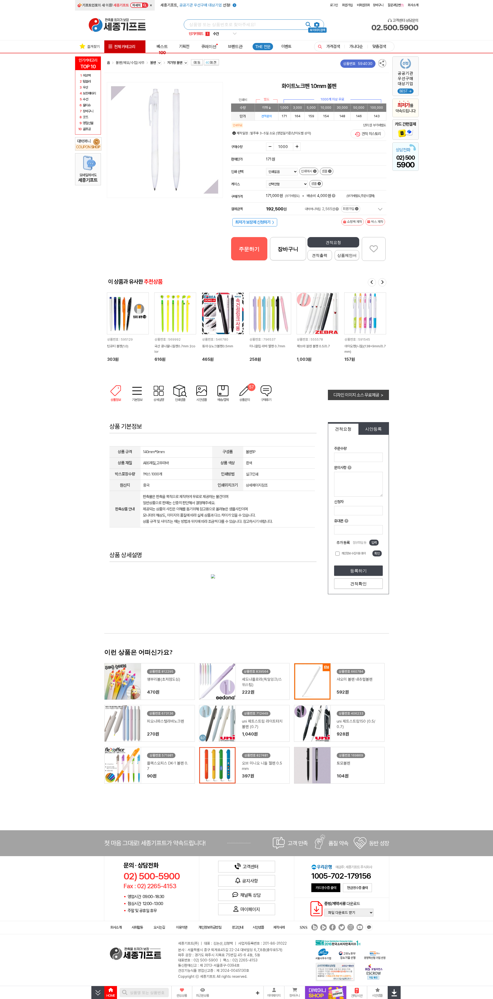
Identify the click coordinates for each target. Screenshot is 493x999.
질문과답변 (395, 5)
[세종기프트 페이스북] (332, 928)
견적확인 (358, 584)
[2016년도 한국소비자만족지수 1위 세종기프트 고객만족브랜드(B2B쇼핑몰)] (339, 942)
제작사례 (279, 927)
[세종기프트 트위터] (341, 928)
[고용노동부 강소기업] (347, 954)
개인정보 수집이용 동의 (353, 553)
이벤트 (286, 46)
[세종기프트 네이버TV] (323, 928)
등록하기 (358, 571)
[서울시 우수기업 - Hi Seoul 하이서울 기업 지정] (323, 953)
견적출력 (319, 255)
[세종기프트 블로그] (313, 928)
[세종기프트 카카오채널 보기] (368, 928)
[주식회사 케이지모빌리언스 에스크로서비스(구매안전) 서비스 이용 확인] (373, 971)
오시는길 (159, 927)
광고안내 (237, 927)
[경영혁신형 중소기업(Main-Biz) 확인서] (374, 954)
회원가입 (347, 5)
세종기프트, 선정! (195, 5)
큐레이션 (208, 46)
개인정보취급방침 (209, 927)
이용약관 (181, 927)
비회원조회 (363, 5)
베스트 (162, 49)
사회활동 (137, 927)
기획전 (184, 46)
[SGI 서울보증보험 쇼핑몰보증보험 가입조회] (335, 972)
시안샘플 (258, 927)
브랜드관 (235, 46)
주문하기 (249, 249)
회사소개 (413, 5)
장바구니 (378, 5)
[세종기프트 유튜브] (359, 928)
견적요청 (333, 242)
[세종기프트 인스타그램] (350, 928)
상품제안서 (347, 255)
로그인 (334, 5)
